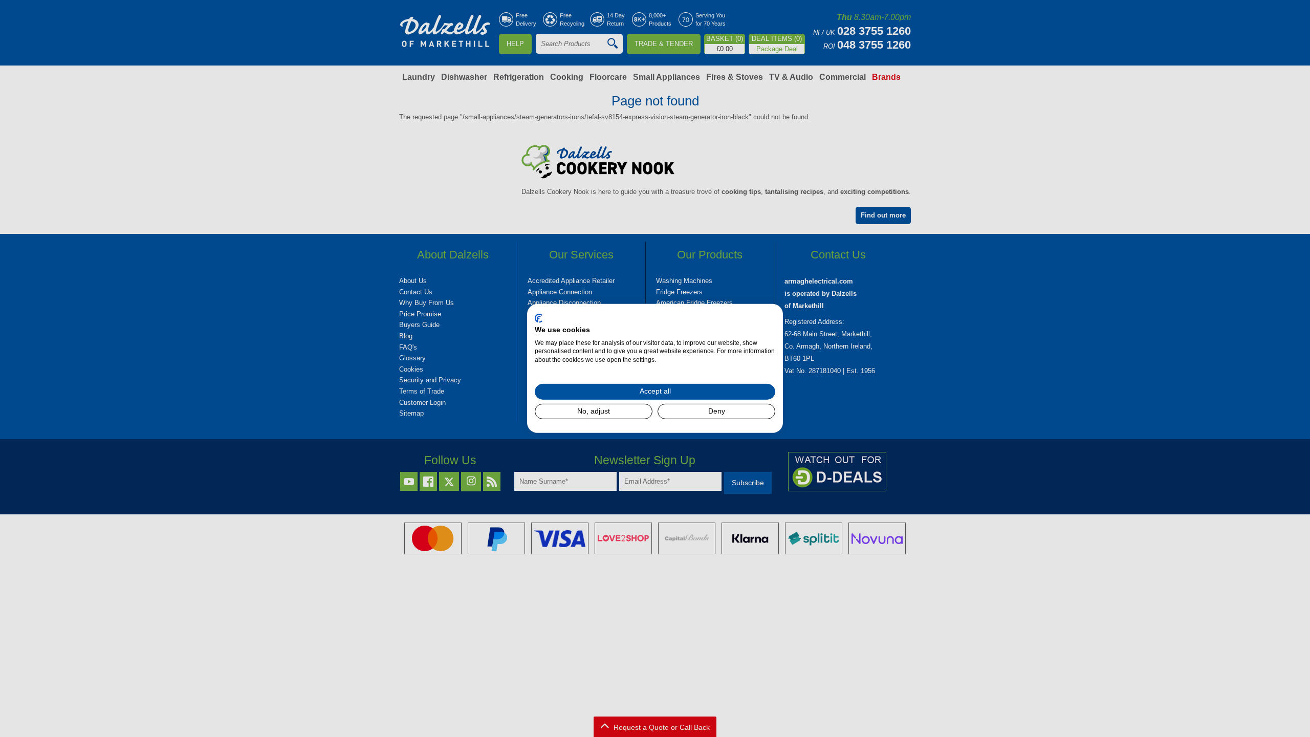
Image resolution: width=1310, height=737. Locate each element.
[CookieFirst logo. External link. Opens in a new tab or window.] (538, 318)
